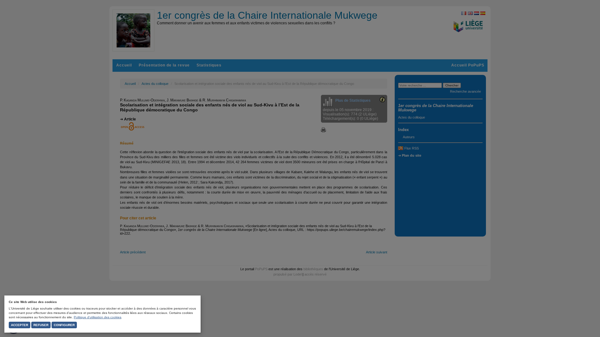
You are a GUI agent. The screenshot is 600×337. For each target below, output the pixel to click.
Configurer (64, 325)
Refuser (40, 325)
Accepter (19, 325)
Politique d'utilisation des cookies (97, 317)
